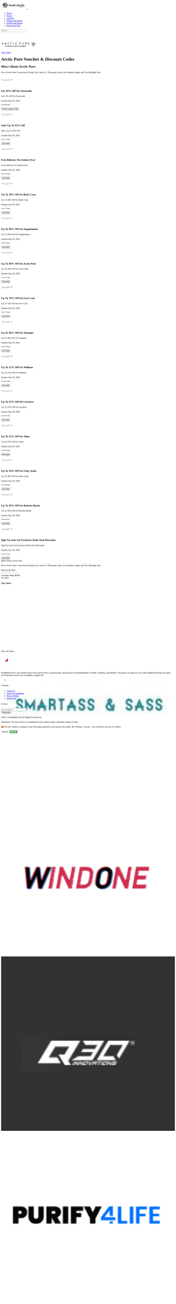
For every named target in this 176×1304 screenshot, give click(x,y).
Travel (9, 16)
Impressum (11, 698)
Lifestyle (10, 18)
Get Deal (5, 144)
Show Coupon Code (10, 109)
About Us (11, 691)
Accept (13, 732)
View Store (6, 52)
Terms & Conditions (15, 693)
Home (9, 13)
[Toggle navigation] (27, 9)
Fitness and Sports (14, 21)
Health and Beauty (15, 23)
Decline (5, 732)
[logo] (13, 8)
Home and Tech (13, 25)
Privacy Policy (13, 696)
